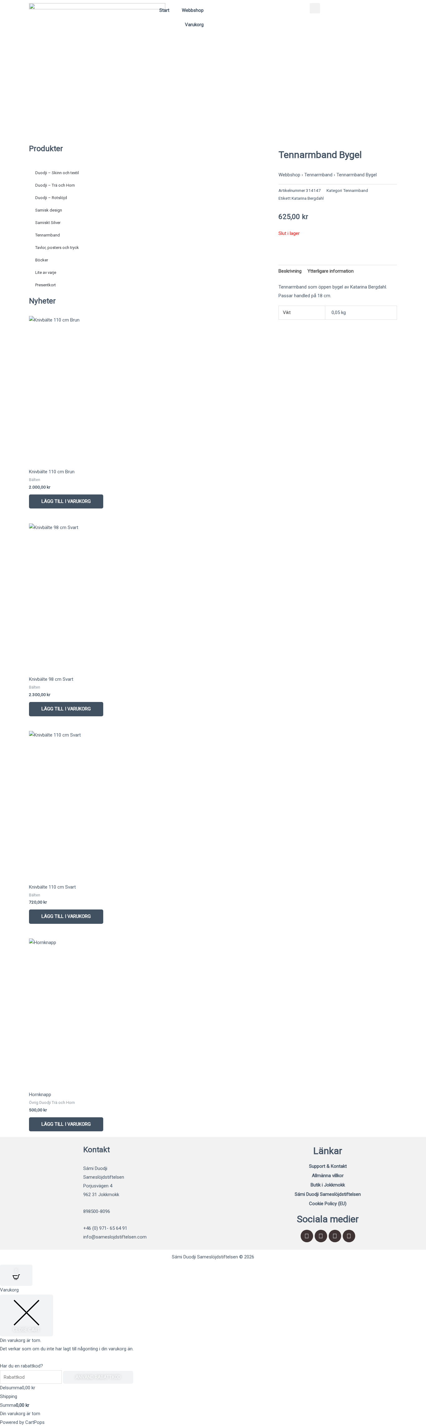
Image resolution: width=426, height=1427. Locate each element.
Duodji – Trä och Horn (55, 185)
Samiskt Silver (48, 222)
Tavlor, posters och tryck (57, 247)
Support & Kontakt (328, 1166)
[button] (315, 8)
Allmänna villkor (328, 1175)
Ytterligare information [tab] (330, 271)
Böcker (41, 260)
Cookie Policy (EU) (327, 1203)
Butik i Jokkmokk (328, 1185)
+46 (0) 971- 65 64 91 (105, 1228)
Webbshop (193, 10)
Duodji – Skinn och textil (57, 172)
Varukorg (194, 24)
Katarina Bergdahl (308, 198)
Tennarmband (47, 235)
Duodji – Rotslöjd (51, 197)
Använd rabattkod (98, 1377)
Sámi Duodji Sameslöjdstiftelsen (328, 1194)
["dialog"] (213, 1356)
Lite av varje (45, 272)
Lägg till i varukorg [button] (66, 501)
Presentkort (45, 285)
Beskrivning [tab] (290, 271)
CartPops (35, 1422)
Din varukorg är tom (20, 1413)
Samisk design (48, 210)
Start (164, 10)
